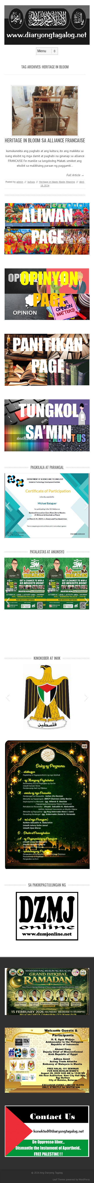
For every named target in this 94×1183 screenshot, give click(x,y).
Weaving (70, 181)
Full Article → (75, 175)
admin (20, 181)
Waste (62, 181)
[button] (7, 506)
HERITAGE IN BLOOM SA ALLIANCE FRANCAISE (45, 140)
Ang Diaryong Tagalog (51, 1172)
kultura (31, 181)
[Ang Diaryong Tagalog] (47, 44)
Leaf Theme (59, 1179)
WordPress (84, 1179)
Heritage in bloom (48, 181)
